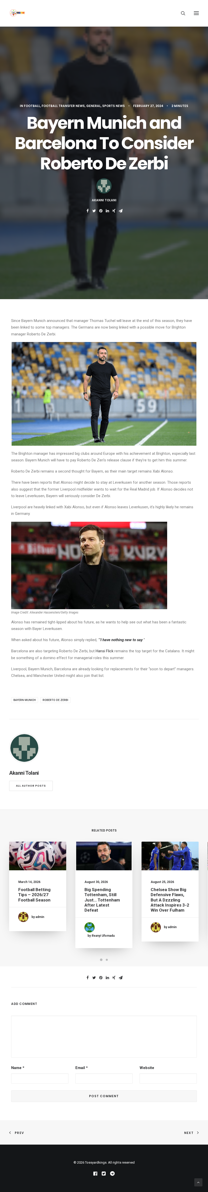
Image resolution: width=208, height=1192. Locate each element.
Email (81, 1067)
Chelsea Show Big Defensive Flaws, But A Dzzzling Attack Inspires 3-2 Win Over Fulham (170, 900)
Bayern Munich (24, 700)
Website (147, 1067)
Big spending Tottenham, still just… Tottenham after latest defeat (102, 900)
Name (17, 1067)
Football (32, 106)
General (93, 106)
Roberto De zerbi (55, 700)
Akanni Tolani (104, 200)
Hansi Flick (104, 651)
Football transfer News (63, 106)
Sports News (113, 106)
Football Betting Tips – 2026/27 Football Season (34, 894)
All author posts (31, 786)
